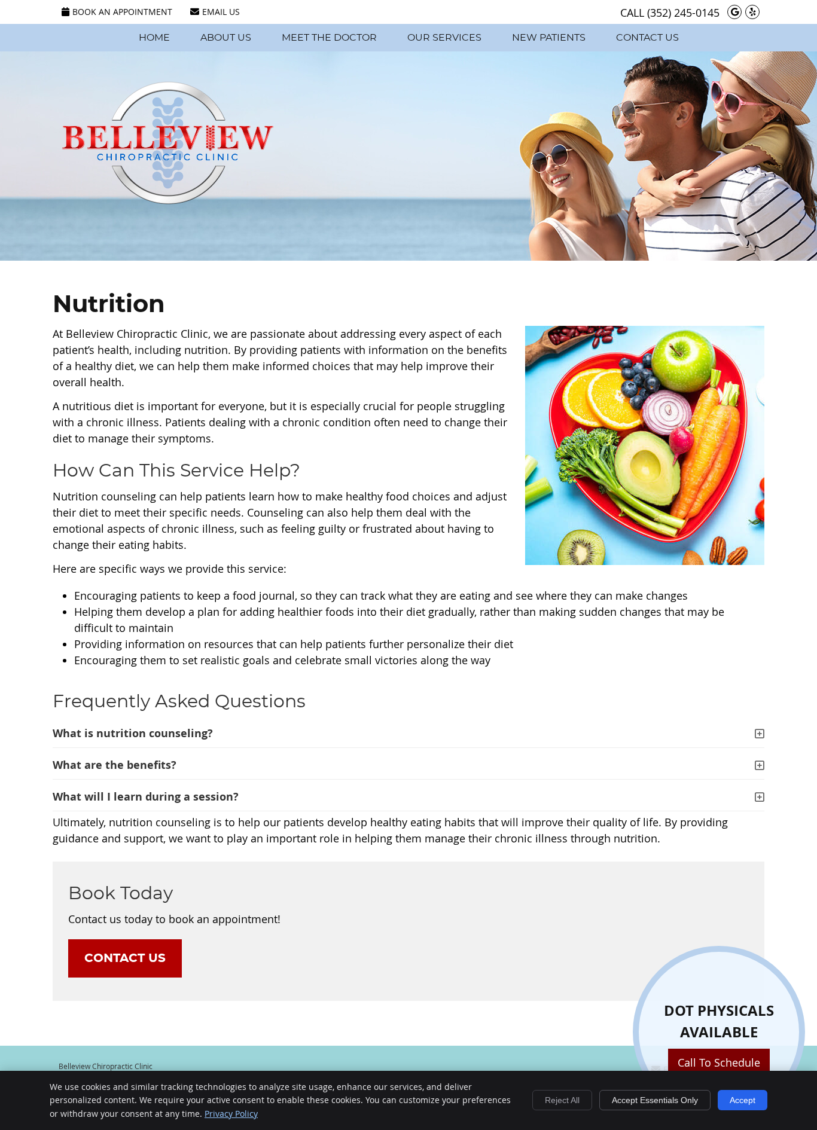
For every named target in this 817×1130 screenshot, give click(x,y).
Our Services (444, 37)
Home (154, 37)
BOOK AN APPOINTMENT (122, 11)
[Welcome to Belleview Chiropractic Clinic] (168, 200)
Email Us (221, 11)
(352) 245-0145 (683, 12)
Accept (742, 1100)
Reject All (562, 1100)
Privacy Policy (231, 1113)
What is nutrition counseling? (133, 733)
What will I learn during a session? (146, 796)
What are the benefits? (114, 765)
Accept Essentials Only (655, 1100)
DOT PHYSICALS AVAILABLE (719, 1043)
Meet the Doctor (329, 37)
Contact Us (647, 37)
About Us (225, 37)
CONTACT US (125, 958)
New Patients (549, 37)
